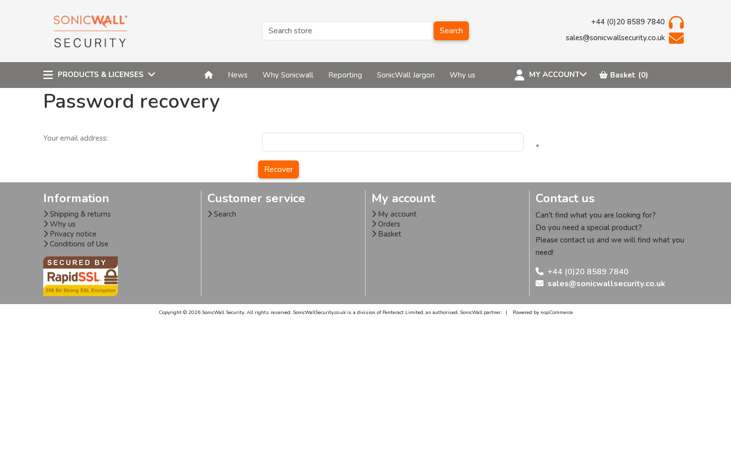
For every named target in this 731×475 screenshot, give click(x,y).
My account (396, 214)
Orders (388, 224)
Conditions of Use (78, 244)
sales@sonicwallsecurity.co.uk (606, 283)
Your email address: (75, 138)
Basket (388, 234)
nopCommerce (557, 312)
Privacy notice (72, 234)
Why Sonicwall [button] (288, 75)
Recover (278, 169)
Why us (62, 224)
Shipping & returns (79, 214)
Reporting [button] (345, 75)
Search (451, 30)
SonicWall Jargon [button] (406, 75)
